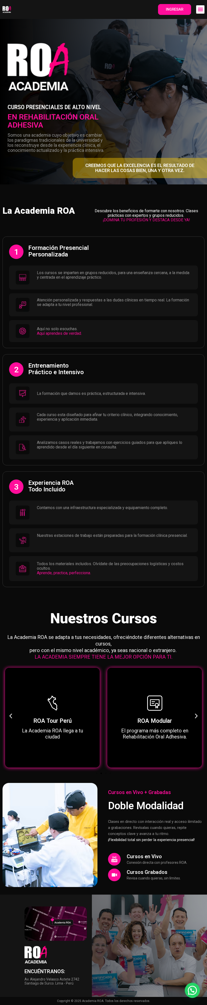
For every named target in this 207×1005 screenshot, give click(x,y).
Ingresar (174, 9)
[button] (200, 9)
